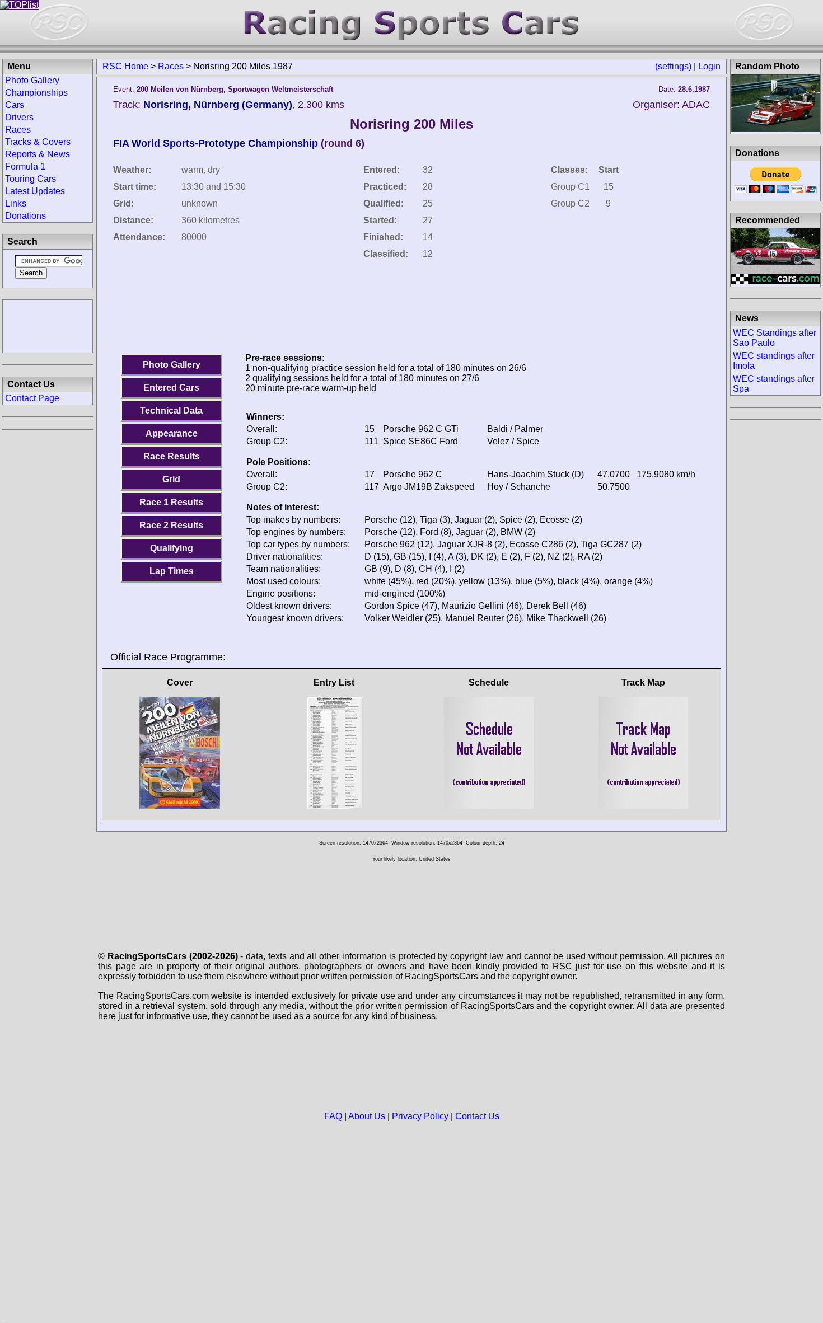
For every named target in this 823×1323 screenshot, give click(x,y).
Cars (14, 105)
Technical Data (171, 410)
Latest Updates (35, 191)
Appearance (172, 433)
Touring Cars (30, 179)
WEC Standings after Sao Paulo (774, 338)
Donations (25, 216)
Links (15, 203)
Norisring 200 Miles (411, 124)
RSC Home (125, 66)
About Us (366, 1116)
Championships (36, 92)
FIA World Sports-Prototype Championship (215, 143)
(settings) (673, 66)
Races (171, 66)
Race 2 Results (171, 525)
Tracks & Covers (38, 142)
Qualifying (171, 548)
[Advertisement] (47, 325)
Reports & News (37, 154)
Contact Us (477, 1116)
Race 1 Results (171, 502)
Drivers (19, 117)
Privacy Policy (420, 1116)
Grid (171, 479)
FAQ (333, 1116)
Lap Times (171, 571)
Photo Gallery (171, 364)
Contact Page (32, 398)
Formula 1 (25, 166)
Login (709, 66)
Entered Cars (171, 387)
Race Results (171, 456)
